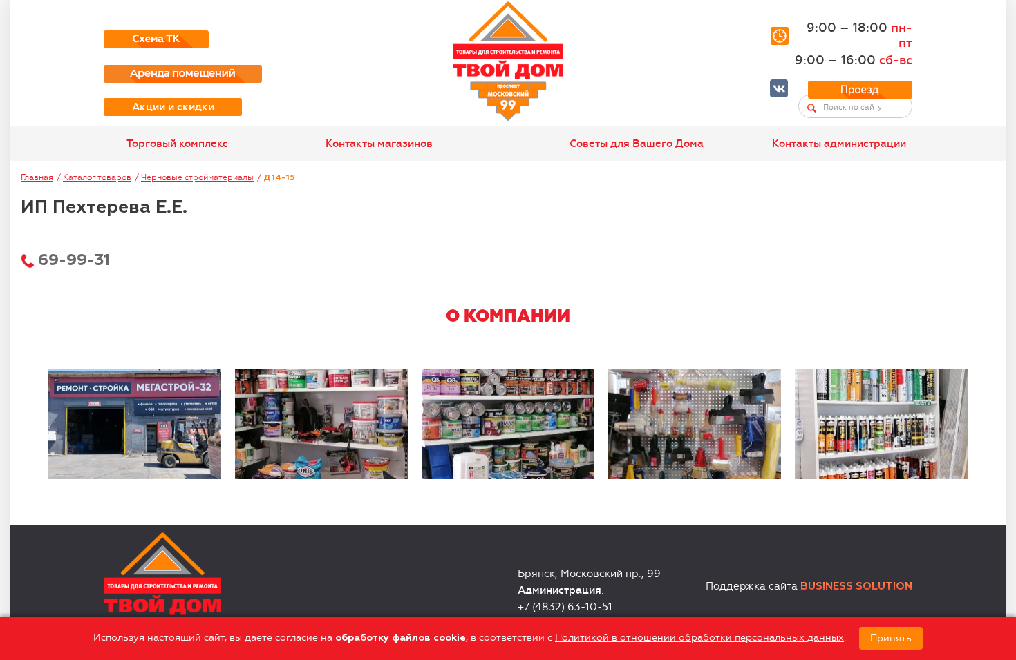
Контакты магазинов (379, 143)
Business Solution (856, 586)
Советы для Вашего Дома (637, 143)
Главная (37, 177)
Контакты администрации (839, 143)
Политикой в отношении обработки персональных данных (699, 637)
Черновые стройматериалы (197, 177)
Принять (891, 638)
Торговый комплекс (177, 143)
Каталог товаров (97, 177)
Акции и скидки (173, 107)
